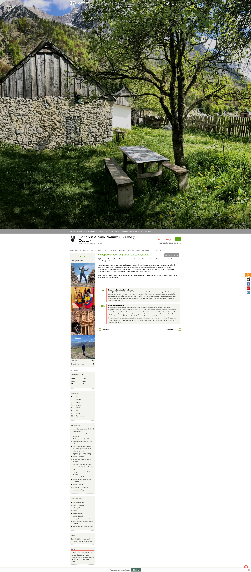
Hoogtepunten (75, 250)
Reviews (155, 250)
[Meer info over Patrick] (82, 323)
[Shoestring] (82, 4)
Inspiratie (146, 250)
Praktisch (112, 250)
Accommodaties (134, 250)
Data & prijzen (100, 250)
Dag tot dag (88, 250)
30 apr (73, 378)
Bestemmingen (108, 4)
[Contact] (248, 279)
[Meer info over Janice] (82, 299)
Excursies (121, 250)
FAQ (161, 250)
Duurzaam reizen (131, 4)
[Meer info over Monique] (82, 275)
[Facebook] (248, 284)
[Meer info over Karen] (82, 347)
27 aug (73, 384)
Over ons (119, 4)
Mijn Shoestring (147, 4)
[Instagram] (248, 292)
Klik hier (136, 570)
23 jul (73, 381)
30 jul (84, 381)
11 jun (84, 378)
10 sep (84, 384)
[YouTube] (248, 288)
